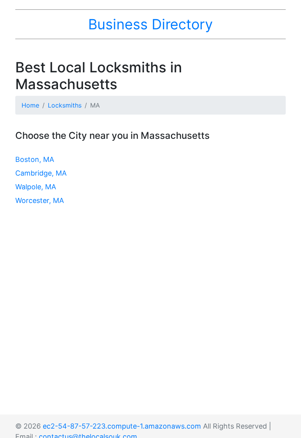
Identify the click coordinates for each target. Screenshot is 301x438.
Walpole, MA (35, 187)
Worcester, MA (39, 200)
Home (30, 105)
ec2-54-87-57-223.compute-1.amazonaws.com (122, 426)
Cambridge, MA (41, 173)
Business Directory (150, 24)
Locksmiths (65, 105)
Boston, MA (34, 159)
